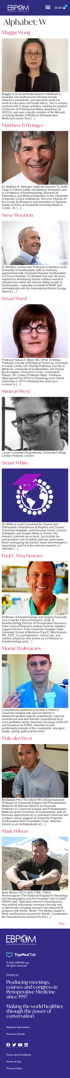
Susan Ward (14, 298)
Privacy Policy (14, 1068)
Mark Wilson (15, 831)
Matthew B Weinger (22, 125)
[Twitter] (14, 1045)
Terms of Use (13, 1061)
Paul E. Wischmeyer (22, 555)
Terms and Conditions (18, 1054)
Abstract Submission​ (18, 1027)
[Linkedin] (26, 1045)
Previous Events (15, 1034)
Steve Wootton (17, 215)
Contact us (12, 974)
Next (63, 923)
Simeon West (16, 391)
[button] (48, 7)
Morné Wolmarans (21, 648)
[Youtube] (20, 1045)
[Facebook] (8, 1045)
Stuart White (15, 463)
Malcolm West (17, 738)
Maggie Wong (16, 32)
